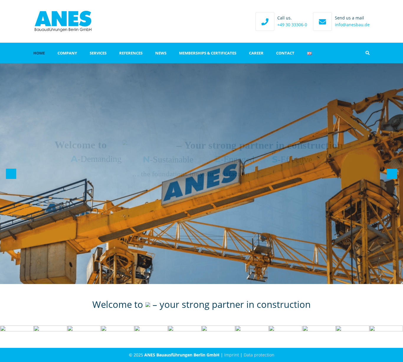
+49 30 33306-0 (292, 24)
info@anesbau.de (352, 24)
